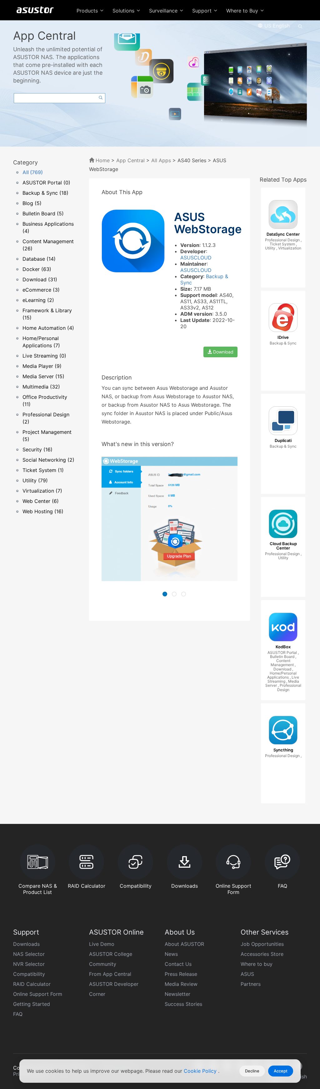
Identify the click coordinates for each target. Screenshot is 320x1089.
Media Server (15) (43, 376)
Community (102, 964)
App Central (130, 160)
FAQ (17, 1014)
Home (102, 160)
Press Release (181, 974)
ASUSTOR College (110, 954)
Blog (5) (32, 203)
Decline (252, 1070)
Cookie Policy (201, 1071)
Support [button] (202, 11)
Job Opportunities (262, 944)
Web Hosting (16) (42, 511)
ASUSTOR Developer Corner (113, 989)
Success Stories (183, 1004)
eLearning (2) (38, 300)
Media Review (181, 984)
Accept (281, 1070)
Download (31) (39, 279)
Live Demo (101, 944)
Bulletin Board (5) (43, 213)
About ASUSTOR (184, 944)
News (171, 954)
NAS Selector (29, 954)
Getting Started (31, 1004)
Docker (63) (36, 269)
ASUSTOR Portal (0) (46, 182)
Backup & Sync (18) (45, 193)
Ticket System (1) (43, 470)
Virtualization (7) (42, 491)
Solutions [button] (124, 11)
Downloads (26, 944)
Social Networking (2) (48, 460)
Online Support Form (37, 994)
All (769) (32, 172)
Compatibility (29, 974)
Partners (251, 984)
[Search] (300, 25)
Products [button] (88, 11)
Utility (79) (35, 480)
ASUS (247, 974)
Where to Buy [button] (243, 11)
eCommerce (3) (41, 290)
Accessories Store (262, 954)
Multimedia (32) (41, 387)
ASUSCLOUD (196, 257)
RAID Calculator (32, 984)
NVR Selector (29, 964)
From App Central (110, 974)
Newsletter (177, 994)
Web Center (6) (40, 501)
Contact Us (178, 964)
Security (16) (37, 449)
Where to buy (256, 964)
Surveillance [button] (164, 11)
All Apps (161, 160)
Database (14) (39, 259)
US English (276, 26)
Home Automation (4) (48, 328)
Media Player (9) (42, 366)
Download (222, 351)
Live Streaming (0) (44, 356)
